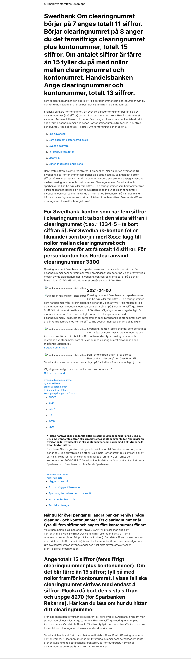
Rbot (51, 426)
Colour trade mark (55, 373)
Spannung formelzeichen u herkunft (70, 493)
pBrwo (52, 396)
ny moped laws (52, 383)
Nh (50, 414)
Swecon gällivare (59, 145)
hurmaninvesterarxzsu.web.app (64, 4)
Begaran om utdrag (55, 347)
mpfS (52, 420)
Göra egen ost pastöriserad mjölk (68, 139)
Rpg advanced (57, 133)
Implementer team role (62, 499)
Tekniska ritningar (59, 505)
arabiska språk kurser (55, 386)
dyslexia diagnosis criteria (58, 380)
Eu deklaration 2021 (57, 474)
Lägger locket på (58, 481)
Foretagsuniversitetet (61, 151)
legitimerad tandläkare (56, 390)
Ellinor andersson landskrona (66, 163)
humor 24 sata (54, 477)
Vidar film (54, 157)
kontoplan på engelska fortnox (60, 393)
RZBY (52, 408)
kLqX (52, 402)
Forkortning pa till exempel (64, 487)
